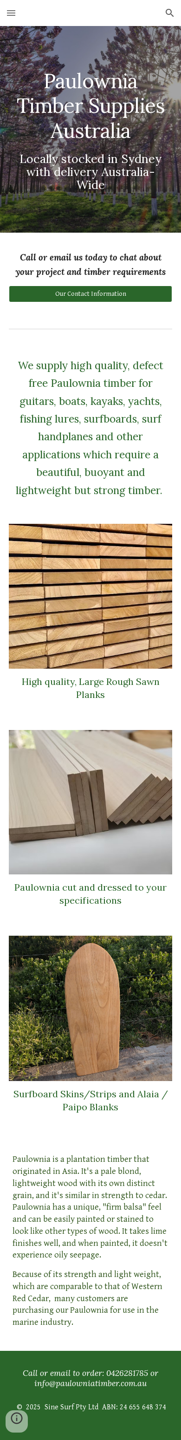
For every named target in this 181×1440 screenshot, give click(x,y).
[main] (90, 129)
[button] (11, 13)
